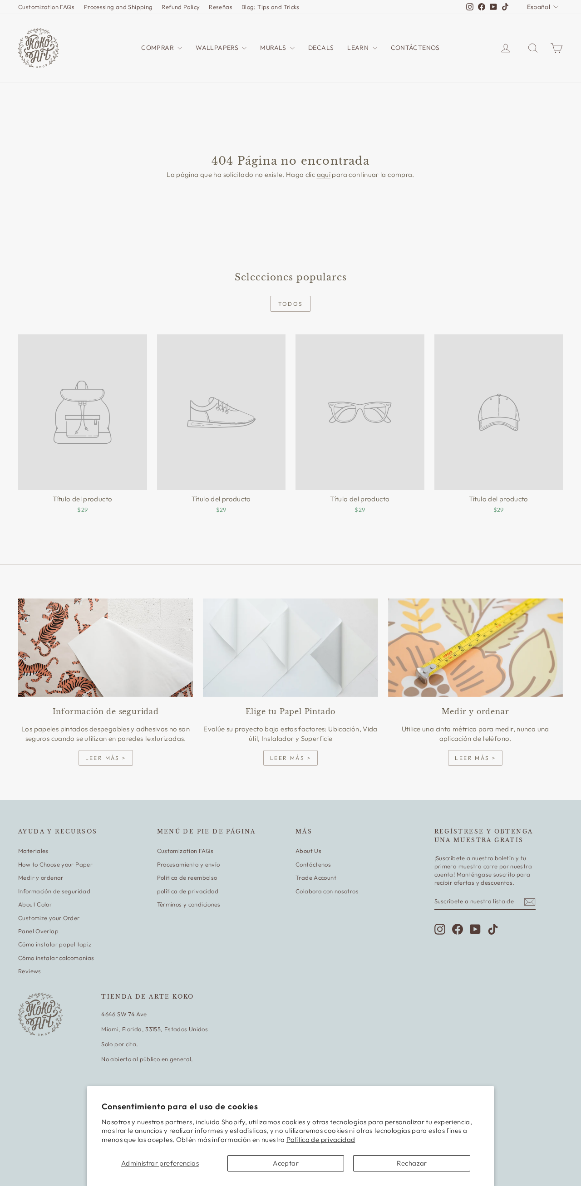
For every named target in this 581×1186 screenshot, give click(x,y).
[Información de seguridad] (105, 647)
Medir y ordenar (41, 877)
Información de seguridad (54, 891)
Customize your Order (49, 917)
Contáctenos (313, 864)
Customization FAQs (46, 6)
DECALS (321, 48)
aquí (324, 174)
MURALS (274, 48)
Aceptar (286, 1163)
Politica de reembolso (187, 877)
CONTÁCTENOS (415, 48)
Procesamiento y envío (188, 864)
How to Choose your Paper (55, 864)
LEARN (358, 48)
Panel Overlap (38, 931)
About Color (35, 904)
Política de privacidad (320, 1139)
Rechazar (412, 1163)
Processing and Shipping (118, 6)
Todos (290, 303)
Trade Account (315, 877)
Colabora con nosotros (327, 891)
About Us (308, 850)
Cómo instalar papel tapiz (54, 944)
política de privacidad (188, 891)
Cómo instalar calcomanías (56, 957)
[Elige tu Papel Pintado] (290, 647)
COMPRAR (158, 48)
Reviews (29, 971)
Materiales (33, 850)
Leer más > (105, 758)
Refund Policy (181, 6)
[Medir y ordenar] (475, 647)
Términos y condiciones (189, 904)
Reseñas (220, 6)
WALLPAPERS (218, 48)
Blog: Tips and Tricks (270, 6)
